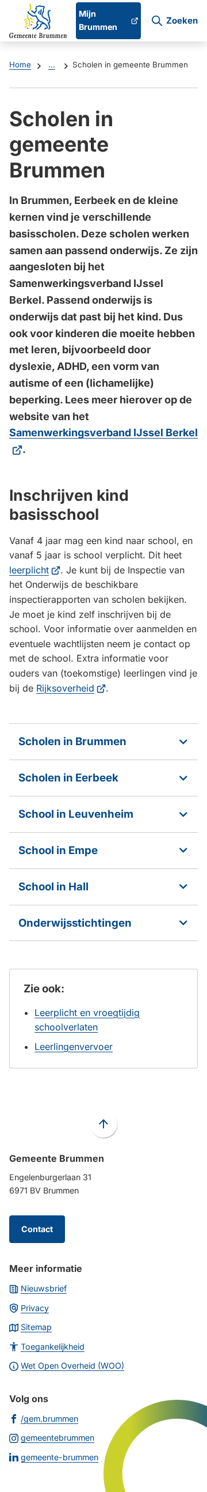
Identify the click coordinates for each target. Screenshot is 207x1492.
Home (20, 64)
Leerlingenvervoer (73, 1046)
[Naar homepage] (38, 20)
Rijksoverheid (71, 688)
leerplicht (34, 570)
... (51, 64)
